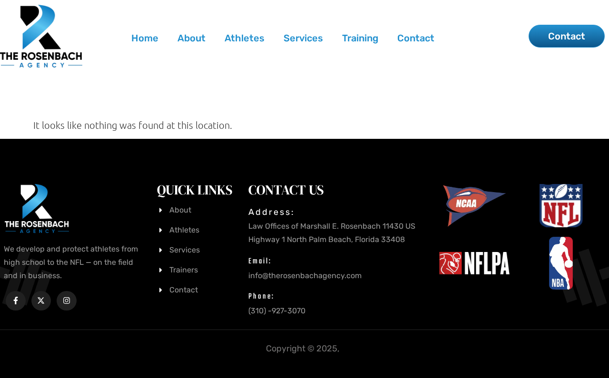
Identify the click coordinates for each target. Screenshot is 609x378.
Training (360, 38)
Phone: (261, 297)
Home (144, 38)
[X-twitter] (41, 301)
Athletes (245, 38)
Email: (260, 261)
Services (303, 38)
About (191, 38)
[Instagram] (67, 301)
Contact (415, 38)
